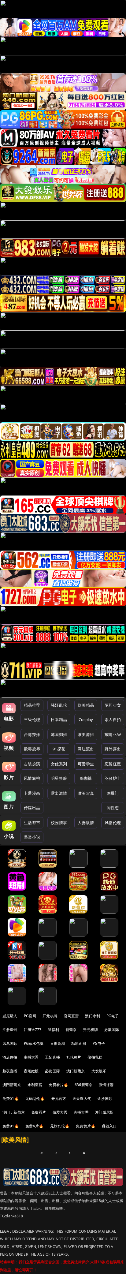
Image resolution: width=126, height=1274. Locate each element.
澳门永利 (92, 1015)
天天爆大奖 (81, 1098)
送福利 (53, 1029)
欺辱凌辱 (32, 749)
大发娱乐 (98, 1071)
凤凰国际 (9, 1043)
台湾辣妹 (32, 734)
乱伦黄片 (73, 1057)
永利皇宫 (35, 1084)
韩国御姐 (59, 734)
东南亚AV (112, 734)
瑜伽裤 (86, 778)
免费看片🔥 (58, 1084)
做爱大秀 (60, 1112)
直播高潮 (57, 1043)
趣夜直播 (9, 1071)
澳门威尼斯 (104, 1112)
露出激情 (59, 793)
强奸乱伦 (59, 705)
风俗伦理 (113, 822)
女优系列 (59, 764)
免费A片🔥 (34, 1126)
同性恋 (113, 807)
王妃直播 (52, 1057)
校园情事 (59, 822)
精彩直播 (78, 1043)
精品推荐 (32, 705)
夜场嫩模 (31, 1071)
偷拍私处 (94, 1057)
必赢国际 (111, 1029)
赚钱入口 (109, 1126)
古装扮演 (32, 764)
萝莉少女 (113, 705)
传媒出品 (32, 807)
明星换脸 (59, 778)
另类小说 (32, 837)
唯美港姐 (86, 734)
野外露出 (113, 749)
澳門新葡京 (11, 1084)
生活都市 (32, 822)
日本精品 (59, 719)
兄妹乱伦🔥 (60, 1126)
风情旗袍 (32, 778)
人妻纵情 (86, 822)
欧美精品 (86, 705)
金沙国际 (105, 1098)
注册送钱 (9, 1029)
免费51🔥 (10, 1098)
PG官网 (30, 1015)
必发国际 (52, 1071)
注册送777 (33, 1029)
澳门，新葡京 (13, 1112)
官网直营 (71, 1015)
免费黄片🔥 (85, 1126)
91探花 (59, 749)
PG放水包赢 (34, 1043)
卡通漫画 (32, 793)
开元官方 (58, 1098)
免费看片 (38, 1112)
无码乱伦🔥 (35, 1098)
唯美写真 (86, 793)
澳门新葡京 (75, 1071)
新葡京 (70, 1029)
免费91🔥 (10, 1126)
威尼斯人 (9, 1015)
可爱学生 (86, 764)
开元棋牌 (50, 1015)
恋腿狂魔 (113, 764)
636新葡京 (83, 1084)
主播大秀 (31, 1057)
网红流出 (86, 749)
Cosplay (86, 719)
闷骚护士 (113, 778)
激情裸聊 (106, 1084)
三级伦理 (32, 719)
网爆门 (113, 793)
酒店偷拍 (9, 1057)
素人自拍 (113, 719)
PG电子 (112, 1015)
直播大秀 (81, 1112)
